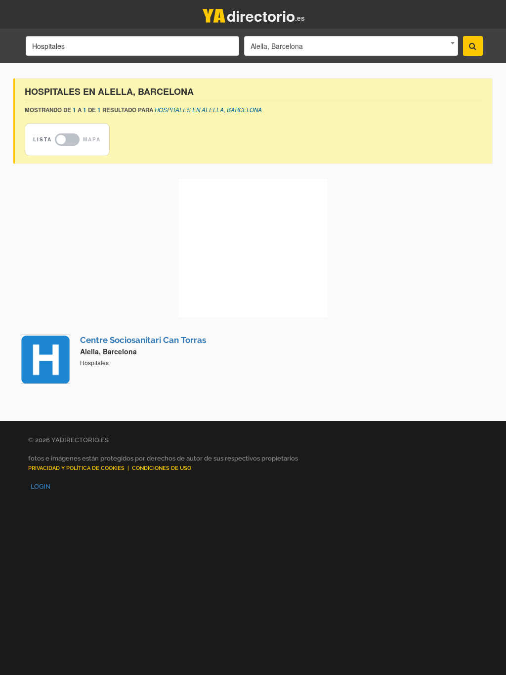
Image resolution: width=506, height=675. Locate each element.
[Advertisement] (253, 248)
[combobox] (351, 46)
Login (40, 486)
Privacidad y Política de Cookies (76, 468)
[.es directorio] (214, 13)
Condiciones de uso (161, 468)
